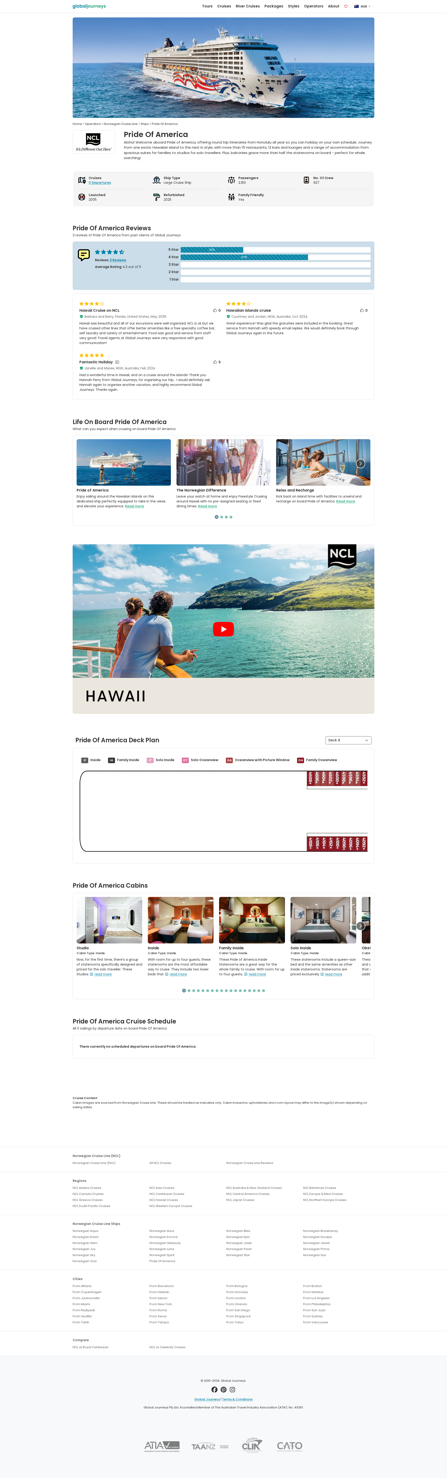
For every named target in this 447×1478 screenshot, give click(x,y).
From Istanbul (313, 1292)
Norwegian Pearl (239, 1249)
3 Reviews (118, 260)
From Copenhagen (87, 1292)
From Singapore (238, 1316)
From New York (160, 1304)
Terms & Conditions (237, 1399)
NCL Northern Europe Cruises (324, 1200)
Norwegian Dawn (86, 1237)
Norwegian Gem (85, 1243)
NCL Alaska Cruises (87, 1188)
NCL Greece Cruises (88, 1200)
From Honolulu (237, 1292)
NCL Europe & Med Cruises (323, 1194)
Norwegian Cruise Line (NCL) (94, 1163)
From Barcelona (161, 1286)
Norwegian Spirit (161, 1255)
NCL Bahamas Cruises (319, 1188)
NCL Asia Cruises (161, 1188)
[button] (360, 463)
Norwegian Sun (314, 1255)
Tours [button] (207, 6)
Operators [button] (313, 6)
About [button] (333, 6)
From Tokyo (235, 1322)
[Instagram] (232, 1391)
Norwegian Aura (161, 1231)
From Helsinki (159, 1292)
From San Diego (238, 1310)
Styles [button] (293, 6)
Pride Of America (162, 1261)
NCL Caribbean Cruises (166, 1194)
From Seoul (157, 1316)
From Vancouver (315, 1322)
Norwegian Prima (316, 1249)
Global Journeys (207, 1399)
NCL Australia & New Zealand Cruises (254, 1188)
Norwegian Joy (84, 1249)
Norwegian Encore (163, 1237)
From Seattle (82, 1316)
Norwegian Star (238, 1255)
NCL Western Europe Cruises (170, 1206)
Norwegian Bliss (238, 1231)
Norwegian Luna (161, 1249)
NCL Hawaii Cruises (163, 1200)
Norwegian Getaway (165, 1243)
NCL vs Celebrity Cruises (167, 1347)
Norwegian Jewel (316, 1243)
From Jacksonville (86, 1298)
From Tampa (159, 1322)
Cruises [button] (224, 6)
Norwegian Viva (85, 1261)
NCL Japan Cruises (240, 1200)
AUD (364, 6)
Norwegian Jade (239, 1243)
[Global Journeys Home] (89, 6)
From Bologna (236, 1286)
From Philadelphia (316, 1304)
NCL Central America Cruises (248, 1194)
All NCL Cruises (160, 1163)
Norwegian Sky (84, 1255)
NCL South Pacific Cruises (91, 1206)
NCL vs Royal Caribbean (90, 1347)
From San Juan (314, 1310)
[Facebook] (214, 1391)
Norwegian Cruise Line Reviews (249, 1163)
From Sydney (313, 1316)
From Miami (81, 1304)
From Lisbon (158, 1298)
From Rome (158, 1310)
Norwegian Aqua (85, 1231)
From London (236, 1298)
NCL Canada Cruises (88, 1194)
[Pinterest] (223, 1391)
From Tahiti (81, 1322)
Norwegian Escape (317, 1237)
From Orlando (236, 1304)
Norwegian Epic (238, 1237)
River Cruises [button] (248, 6)
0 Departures (100, 182)
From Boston (312, 1286)
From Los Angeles (316, 1298)
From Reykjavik (84, 1310)
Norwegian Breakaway (320, 1231)
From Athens (82, 1286)
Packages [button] (273, 6)
